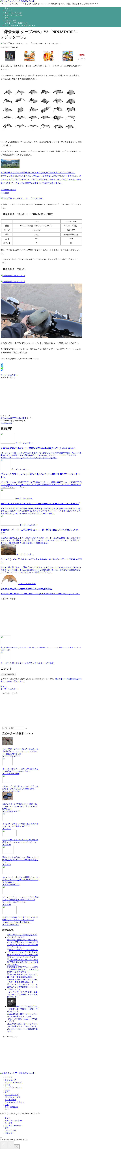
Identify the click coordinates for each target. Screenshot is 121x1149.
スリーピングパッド (13, 1082)
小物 (7, 1105)
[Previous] (3, 1145)
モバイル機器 (10, 1100)
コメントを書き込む (8, 674)
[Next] (10, 1145)
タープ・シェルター (9, 375)
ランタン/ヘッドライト (14, 1102)
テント (7, 1090)
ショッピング (10, 1080)
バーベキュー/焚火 (12, 1097)
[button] (29, 418)
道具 (7, 1092)
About (7, 1110)
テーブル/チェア (11, 1095)
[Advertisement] (41, 395)
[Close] (17, 1146)
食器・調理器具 (11, 1107)
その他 (7, 1085)
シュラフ (8, 1077)
